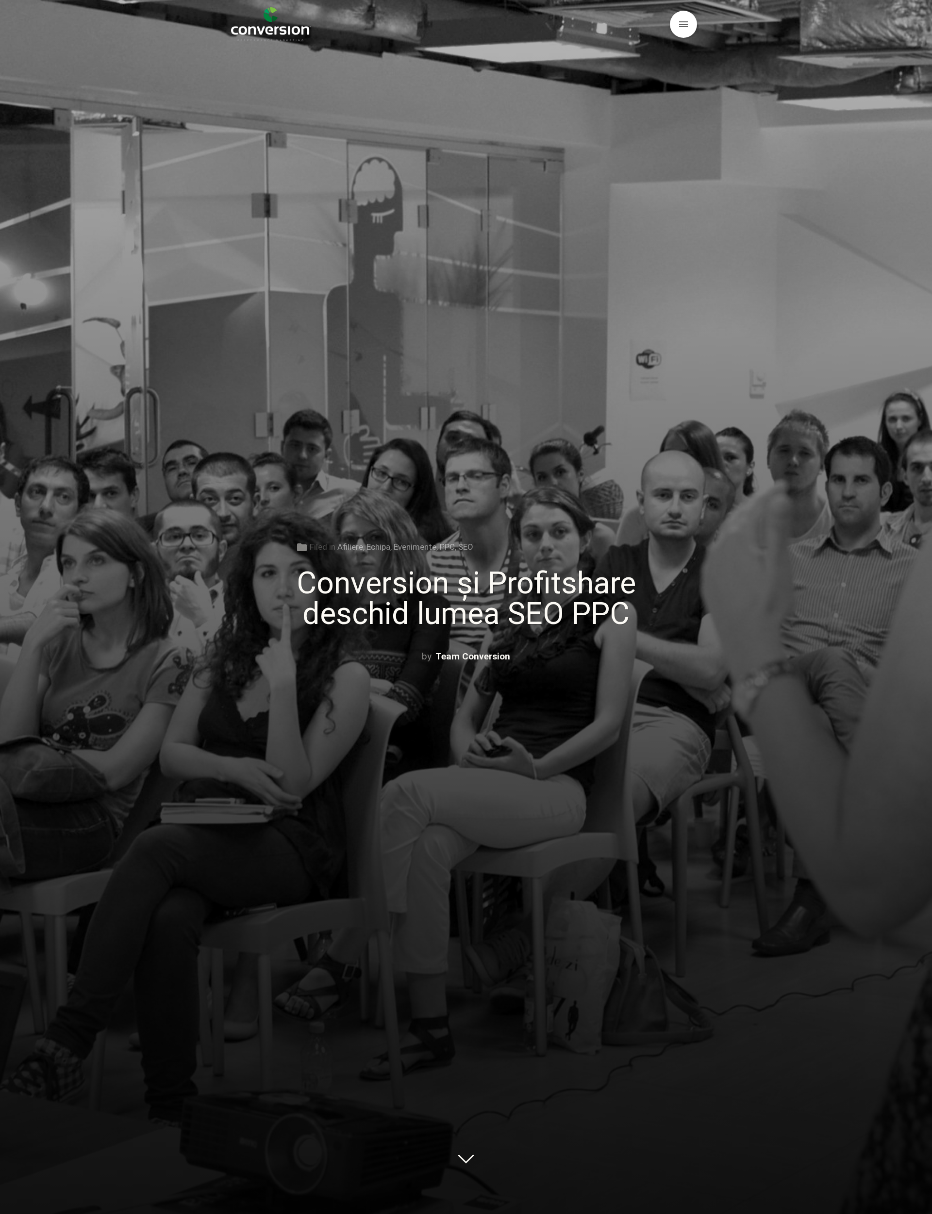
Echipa (378, 547)
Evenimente (415, 547)
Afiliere (350, 547)
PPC (447, 547)
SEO (465, 547)
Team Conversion (472, 656)
